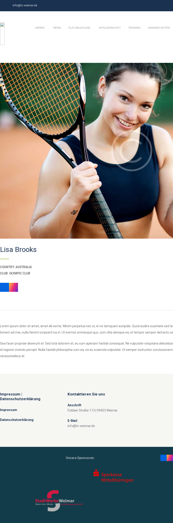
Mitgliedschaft (110, 27)
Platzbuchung (79, 27)
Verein (39, 27)
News (57, 27)
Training (134, 27)
